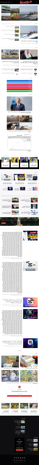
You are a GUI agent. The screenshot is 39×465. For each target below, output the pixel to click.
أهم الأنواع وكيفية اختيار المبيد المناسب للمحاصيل (15, 411)
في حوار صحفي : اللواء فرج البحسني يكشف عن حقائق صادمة (25, 207)
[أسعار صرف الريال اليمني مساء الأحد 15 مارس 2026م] (29, 361)
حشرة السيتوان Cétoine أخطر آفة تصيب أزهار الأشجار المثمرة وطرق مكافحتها (24, 411)
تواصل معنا (17, 460)
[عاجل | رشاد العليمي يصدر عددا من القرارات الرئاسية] (35, 74)
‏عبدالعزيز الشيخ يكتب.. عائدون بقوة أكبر (17, 427)
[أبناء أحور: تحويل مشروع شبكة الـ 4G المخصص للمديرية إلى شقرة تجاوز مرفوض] (5, 17)
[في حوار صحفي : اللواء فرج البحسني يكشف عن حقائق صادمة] (34, 206)
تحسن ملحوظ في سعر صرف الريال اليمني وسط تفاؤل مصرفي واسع (11, 368)
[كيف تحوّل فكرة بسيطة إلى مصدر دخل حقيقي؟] (33, 406)
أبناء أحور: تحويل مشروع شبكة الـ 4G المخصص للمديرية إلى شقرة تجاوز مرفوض (6, 18)
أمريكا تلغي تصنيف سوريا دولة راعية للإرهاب (6, 11)
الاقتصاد (36, 353)
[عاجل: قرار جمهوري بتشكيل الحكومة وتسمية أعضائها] (17, 74)
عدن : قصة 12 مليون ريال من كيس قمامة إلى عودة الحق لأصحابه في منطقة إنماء (6, 200)
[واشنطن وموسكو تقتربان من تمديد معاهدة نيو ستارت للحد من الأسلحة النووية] (34, 212)
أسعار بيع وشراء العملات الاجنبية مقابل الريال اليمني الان (13, 382)
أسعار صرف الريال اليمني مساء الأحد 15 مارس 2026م (32, 368)
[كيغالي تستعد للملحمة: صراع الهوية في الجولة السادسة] (33, 160)
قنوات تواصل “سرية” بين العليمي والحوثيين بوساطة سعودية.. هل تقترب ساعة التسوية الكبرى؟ (17, 421)
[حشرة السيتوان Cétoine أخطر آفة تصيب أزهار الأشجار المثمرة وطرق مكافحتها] (24, 406)
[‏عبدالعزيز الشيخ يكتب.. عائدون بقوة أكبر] (23, 427)
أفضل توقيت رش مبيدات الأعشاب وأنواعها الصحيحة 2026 (5, 411)
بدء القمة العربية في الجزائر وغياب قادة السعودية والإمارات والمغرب (6, 213)
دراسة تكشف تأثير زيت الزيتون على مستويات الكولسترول (16, 18)
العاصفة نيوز (15, 462)
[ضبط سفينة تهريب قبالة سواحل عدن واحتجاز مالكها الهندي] (29, 13)
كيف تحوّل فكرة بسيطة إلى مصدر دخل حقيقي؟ (34, 411)
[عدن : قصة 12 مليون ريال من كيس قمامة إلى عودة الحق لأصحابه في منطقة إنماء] (15, 200)
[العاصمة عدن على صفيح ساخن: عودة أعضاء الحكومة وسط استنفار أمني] (10, 54)
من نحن (25, 460)
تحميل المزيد (20, 350)
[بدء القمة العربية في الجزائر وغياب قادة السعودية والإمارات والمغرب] (15, 212)
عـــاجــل (36, 47)
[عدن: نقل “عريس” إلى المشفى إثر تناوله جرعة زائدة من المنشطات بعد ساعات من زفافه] (34, 200)
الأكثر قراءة (30, 94)
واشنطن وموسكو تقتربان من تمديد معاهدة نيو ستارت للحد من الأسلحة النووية (25, 213)
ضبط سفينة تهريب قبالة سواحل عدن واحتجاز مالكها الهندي (31, 17)
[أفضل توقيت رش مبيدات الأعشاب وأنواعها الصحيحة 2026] (5, 406)
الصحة (5, 23)
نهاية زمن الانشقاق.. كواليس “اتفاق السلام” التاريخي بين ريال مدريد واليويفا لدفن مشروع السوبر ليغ (24, 165)
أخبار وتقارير (9, 2)
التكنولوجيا (3, 23)
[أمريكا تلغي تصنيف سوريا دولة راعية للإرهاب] (5, 9)
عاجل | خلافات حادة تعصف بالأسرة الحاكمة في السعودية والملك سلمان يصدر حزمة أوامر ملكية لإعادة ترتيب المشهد (29, 62)
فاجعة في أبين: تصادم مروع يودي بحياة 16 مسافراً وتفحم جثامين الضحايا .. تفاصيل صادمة (17, 431)
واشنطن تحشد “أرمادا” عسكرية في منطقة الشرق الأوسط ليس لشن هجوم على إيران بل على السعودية (7, 69)
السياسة (10, 211)
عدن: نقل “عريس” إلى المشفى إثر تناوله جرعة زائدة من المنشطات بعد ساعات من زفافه (25, 200)
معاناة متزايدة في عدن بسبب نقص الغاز (15, 11)
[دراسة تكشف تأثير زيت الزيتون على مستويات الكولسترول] (15, 17)
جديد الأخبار (4, 2)
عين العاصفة (6, 2)
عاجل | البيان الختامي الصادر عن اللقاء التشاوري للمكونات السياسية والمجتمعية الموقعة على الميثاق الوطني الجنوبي (26, 69)
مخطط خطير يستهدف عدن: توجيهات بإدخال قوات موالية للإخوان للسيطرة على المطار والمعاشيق (20, 150)
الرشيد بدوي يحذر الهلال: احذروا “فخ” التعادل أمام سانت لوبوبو (5, 165)
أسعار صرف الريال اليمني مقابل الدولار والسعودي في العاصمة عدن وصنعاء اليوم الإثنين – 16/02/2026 (29, 383)
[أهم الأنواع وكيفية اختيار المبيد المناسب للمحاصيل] (15, 406)
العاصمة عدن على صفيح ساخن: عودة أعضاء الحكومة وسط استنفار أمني (10, 62)
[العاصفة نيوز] (26, 2)
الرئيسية (14, 460)
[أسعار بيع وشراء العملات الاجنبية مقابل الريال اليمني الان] (10, 376)
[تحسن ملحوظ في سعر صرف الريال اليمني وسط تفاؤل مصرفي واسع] (10, 361)
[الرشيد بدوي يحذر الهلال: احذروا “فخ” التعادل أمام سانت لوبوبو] (5, 160)
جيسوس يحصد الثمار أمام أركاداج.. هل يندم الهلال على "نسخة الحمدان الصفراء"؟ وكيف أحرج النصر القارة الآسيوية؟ (15, 165)
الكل (11, 23)
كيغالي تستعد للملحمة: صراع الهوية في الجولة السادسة (34, 165)
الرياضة (36, 155)
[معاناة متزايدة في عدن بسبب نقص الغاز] (15, 9)
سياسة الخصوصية (21, 460)
